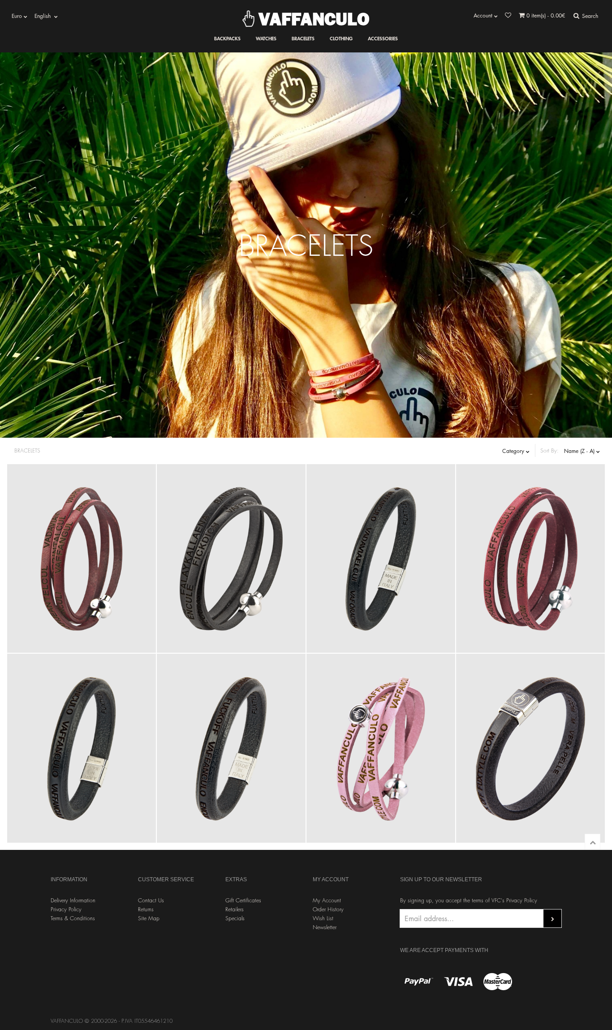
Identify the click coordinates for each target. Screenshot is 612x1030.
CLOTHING (341, 38)
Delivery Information (73, 900)
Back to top (592, 841)
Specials (235, 918)
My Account (327, 900)
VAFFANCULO (312, 19)
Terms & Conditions (73, 918)
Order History (328, 909)
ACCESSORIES (383, 38)
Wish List (323, 918)
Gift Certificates (243, 900)
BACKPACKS (227, 38)
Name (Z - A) (580, 451)
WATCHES (266, 38)
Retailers (234, 909)
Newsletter (324, 927)
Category (514, 451)
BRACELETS (303, 38)
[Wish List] (508, 15)
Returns (146, 909)
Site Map (148, 918)
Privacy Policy (66, 909)
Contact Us (151, 900)
